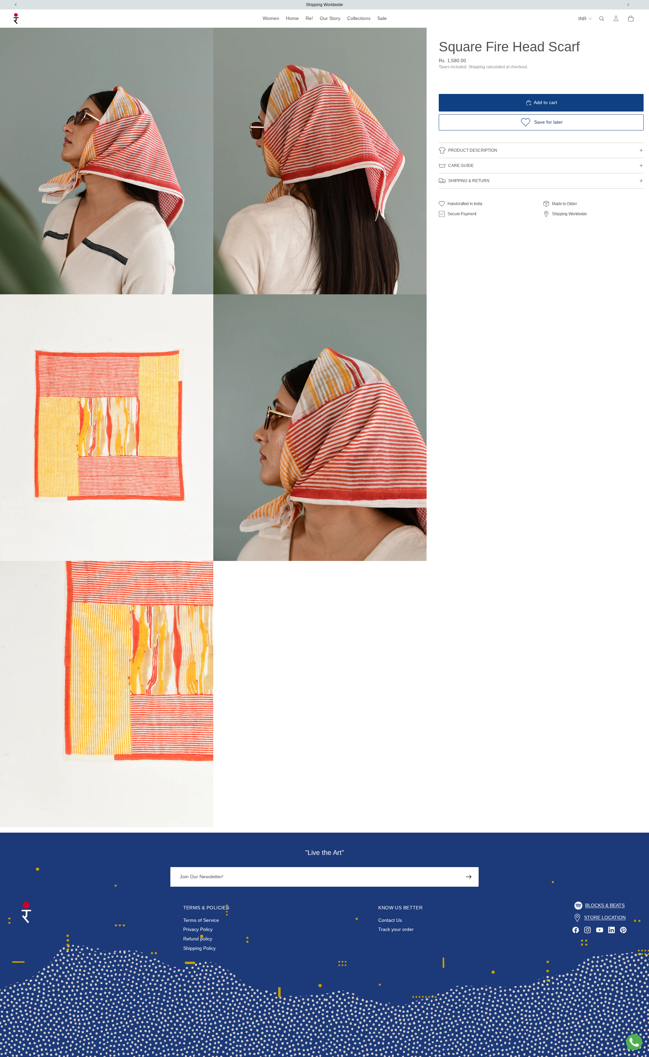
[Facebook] (576, 930)
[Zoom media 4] (320, 427)
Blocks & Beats (605, 905)
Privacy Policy (198, 929)
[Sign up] (469, 877)
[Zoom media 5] (106, 694)
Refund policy (197, 938)
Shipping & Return (468, 180)
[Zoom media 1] (106, 161)
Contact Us (390, 920)
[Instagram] (587, 930)
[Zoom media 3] (106, 427)
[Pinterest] (623, 930)
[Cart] (630, 18)
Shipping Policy (199, 948)
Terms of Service (201, 920)
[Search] (601, 18)
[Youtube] (600, 930)
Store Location (605, 917)
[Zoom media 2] (320, 161)
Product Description (472, 150)
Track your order (396, 929)
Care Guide (461, 165)
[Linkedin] (611, 930)
